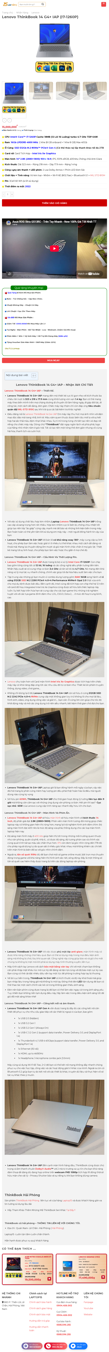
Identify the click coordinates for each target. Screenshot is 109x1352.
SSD (23, 580)
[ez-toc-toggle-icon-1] (32, 376)
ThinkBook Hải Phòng (27, 1200)
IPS (59, 843)
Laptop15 (67, 1200)
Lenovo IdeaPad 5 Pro (89, 1257)
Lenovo (35, 12)
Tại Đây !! (70, 1210)
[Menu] (103, 4)
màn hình (55, 818)
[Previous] (7, 50)
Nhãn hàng (22, 12)
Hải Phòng (57, 1228)
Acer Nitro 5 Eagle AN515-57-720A (38, 1257)
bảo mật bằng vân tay (56, 966)
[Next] (101, 50)
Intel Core (74, 562)
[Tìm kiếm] (42, 4)
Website (88, 1314)
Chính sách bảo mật (39, 1314)
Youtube (88, 1308)
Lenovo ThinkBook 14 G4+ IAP (23, 390)
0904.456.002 (64, 1305)
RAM (77, 577)
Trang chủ (7, 12)
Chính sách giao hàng (40, 1308)
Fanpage (88, 1302)
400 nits (38, 836)
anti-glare (77, 951)
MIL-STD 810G (26, 409)
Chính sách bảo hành (40, 1302)
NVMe (34, 696)
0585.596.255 (63, 1325)
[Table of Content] (33, 375)
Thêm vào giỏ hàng (54, 203)
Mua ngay (53, 360)
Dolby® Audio (43, 1169)
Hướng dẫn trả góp (39, 1321)
